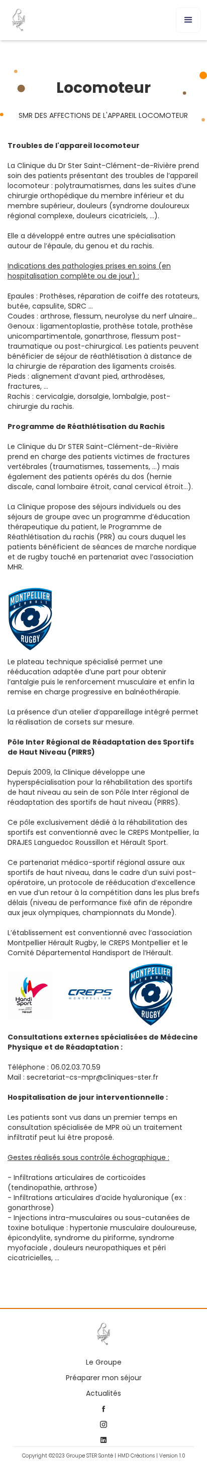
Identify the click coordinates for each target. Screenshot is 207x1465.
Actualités (103, 1393)
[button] (188, 20)
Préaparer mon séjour (104, 1378)
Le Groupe (104, 1362)
